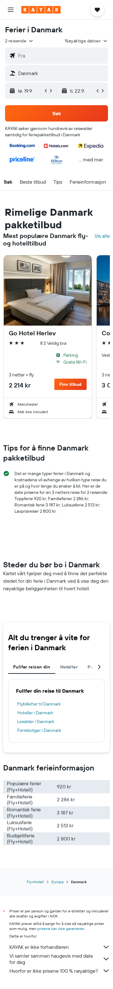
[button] (11, 10)
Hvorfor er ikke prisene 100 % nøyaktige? (53, 971)
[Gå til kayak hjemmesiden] (41, 10)
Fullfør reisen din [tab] (31, 667)
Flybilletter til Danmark (39, 704)
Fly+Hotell (35, 881)
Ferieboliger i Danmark (39, 730)
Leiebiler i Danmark (35, 721)
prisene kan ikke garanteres (60, 928)
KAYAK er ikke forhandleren (39, 947)
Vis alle (102, 236)
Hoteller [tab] (69, 667)
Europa (57, 881)
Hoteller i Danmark (35, 713)
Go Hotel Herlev (32, 333)
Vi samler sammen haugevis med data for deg (51, 959)
